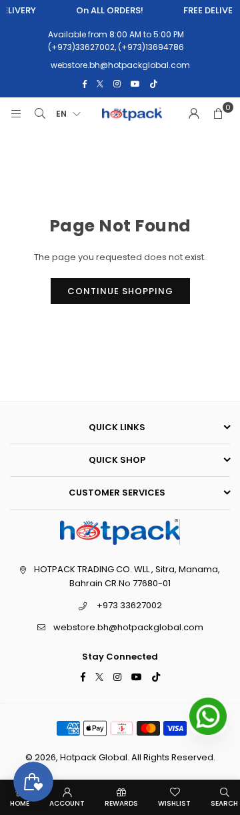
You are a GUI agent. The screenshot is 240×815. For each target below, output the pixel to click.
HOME (19, 803)
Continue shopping (120, 291)
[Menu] (16, 114)
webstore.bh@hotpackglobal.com (128, 627)
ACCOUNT (67, 803)
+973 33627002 (129, 605)
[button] (218, 114)
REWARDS (121, 803)
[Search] (40, 114)
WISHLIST (174, 803)
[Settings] (194, 114)
